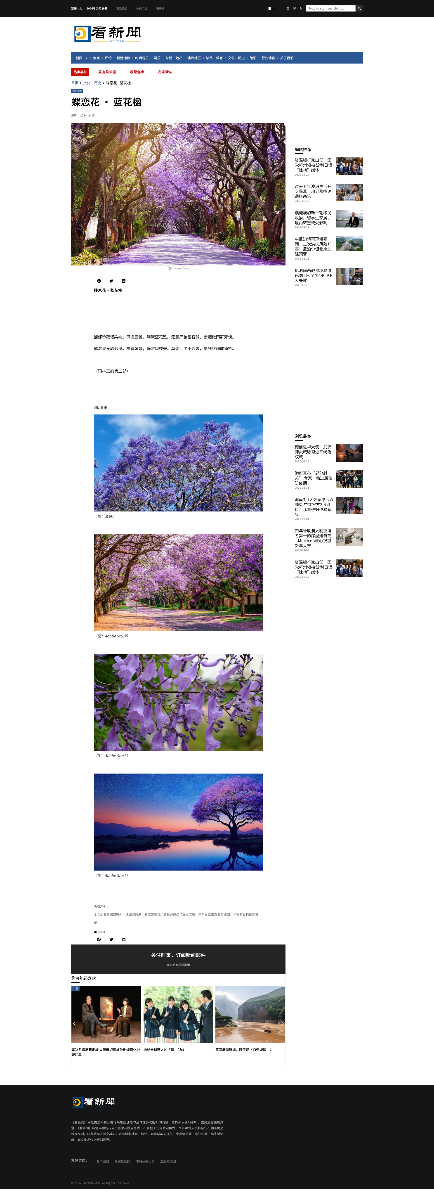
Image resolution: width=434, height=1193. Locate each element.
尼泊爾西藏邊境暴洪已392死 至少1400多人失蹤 (313, 275)
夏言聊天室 (107, 71)
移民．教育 (214, 57)
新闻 (79, 57)
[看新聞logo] (107, 42)
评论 (108, 57)
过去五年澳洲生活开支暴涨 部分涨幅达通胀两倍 (313, 191)
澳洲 (80, 90)
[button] (99, 281)
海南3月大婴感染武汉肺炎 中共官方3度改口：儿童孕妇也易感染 (314, 506)
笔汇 (253, 57)
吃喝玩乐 (142, 57)
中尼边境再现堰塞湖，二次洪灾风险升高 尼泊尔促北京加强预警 (313, 246)
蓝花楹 (101, 932)
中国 (74, 90)
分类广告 (141, 8)
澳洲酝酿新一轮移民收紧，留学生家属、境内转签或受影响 (313, 217)
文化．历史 (236, 57)
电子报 (160, 8)
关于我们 (287, 57)
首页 (74, 82)
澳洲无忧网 (168, 1161)
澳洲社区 (194, 57)
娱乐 (157, 57)
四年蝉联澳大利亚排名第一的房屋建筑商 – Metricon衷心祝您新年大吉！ (313, 538)
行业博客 (268, 57)
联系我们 (121, 8)
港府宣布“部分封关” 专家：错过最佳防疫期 (313, 478)
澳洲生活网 (122, 1161)
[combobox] (331, 8)
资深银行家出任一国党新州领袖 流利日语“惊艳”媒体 (313, 165)
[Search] (359, 8)
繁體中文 (76, 8)
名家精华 (165, 71)
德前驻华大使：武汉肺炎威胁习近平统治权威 (313, 451)
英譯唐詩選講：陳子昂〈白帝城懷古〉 (244, 1049)
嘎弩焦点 (137, 71)
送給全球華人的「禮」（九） (165, 1049)
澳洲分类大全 (145, 1161)
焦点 (96, 57)
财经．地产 (173, 57)
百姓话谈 (123, 57)
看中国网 (102, 1161)
